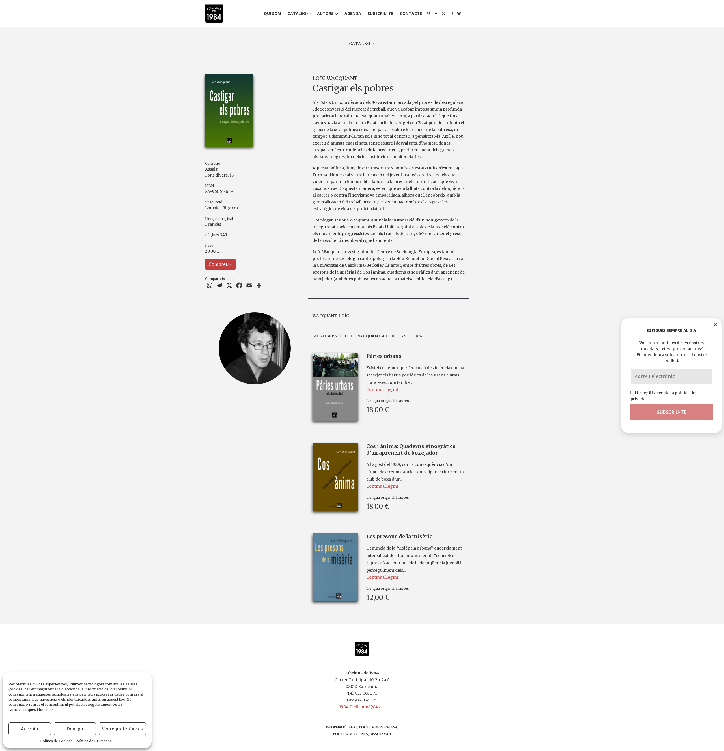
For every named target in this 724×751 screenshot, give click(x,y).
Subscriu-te (380, 13)
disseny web (380, 733)
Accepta (29, 728)
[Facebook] (436, 13)
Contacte (411, 13)
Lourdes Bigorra (221, 207)
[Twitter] (443, 13)
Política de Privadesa (94, 741)
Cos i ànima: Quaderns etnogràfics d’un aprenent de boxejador (411, 449)
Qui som (272, 13)
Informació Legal (341, 727)
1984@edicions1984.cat (362, 706)
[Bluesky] (459, 13)
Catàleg (297, 13)
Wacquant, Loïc (331, 315)
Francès (213, 224)
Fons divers (216, 175)
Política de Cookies (56, 741)
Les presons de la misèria (399, 536)
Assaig (211, 169)
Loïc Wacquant (335, 78)
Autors (325, 13)
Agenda (352, 13)
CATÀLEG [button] (360, 43)
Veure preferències (122, 728)
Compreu (219, 264)
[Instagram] (451, 13)
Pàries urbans (384, 356)
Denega (74, 728)
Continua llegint (382, 389)
